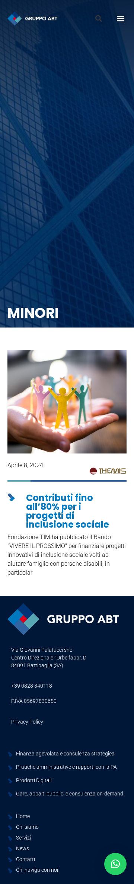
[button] (99, 19)
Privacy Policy (27, 722)
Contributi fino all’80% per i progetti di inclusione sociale (67, 511)
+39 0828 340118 (31, 686)
